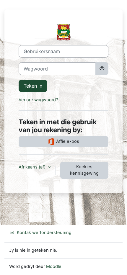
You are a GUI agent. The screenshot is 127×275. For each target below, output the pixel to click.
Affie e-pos (67, 141)
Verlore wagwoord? (38, 99)
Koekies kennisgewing (84, 170)
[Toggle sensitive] (101, 68)
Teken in (33, 86)
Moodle (53, 266)
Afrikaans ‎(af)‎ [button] (33, 167)
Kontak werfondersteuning (44, 232)
